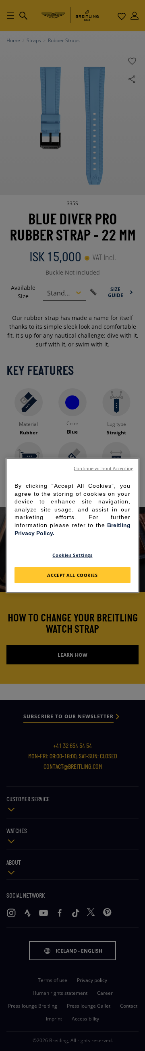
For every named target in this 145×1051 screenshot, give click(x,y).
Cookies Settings (72, 555)
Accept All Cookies (72, 575)
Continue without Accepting (103, 468)
